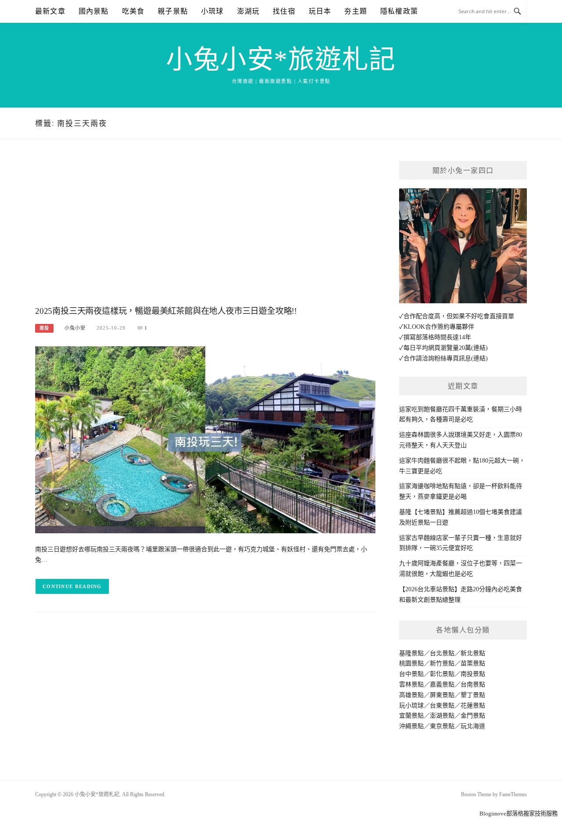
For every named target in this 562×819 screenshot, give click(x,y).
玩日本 (320, 11)
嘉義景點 (442, 684)
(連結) (479, 348)
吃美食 (133, 11)
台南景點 (473, 684)
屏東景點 (442, 695)
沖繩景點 (411, 726)
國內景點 (94, 11)
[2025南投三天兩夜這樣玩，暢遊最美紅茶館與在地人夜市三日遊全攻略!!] (205, 439)
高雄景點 (411, 695)
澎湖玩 (248, 11)
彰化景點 (442, 674)
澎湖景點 (442, 715)
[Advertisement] (205, 231)
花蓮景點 (473, 705)
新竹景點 (442, 663)
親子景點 (173, 11)
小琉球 (212, 11)
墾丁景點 (473, 695)
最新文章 (50, 11)
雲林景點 (411, 684)
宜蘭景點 (411, 715)
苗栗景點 (473, 663)
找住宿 (284, 11)
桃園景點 (411, 663)
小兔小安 (75, 327)
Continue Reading (72, 586)
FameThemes (513, 794)
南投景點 (473, 674)
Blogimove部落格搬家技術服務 (518, 813)
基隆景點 (411, 653)
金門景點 (473, 715)
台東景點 (442, 705)
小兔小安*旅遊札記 (281, 59)
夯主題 (355, 11)
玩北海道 (473, 726)
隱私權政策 (399, 11)
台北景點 (442, 653)
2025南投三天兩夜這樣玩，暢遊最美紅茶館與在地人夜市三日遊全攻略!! (166, 311)
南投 (44, 328)
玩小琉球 (411, 705)
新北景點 (473, 653)
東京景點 (442, 726)
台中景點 (411, 674)
